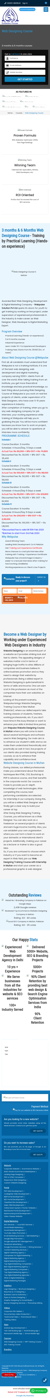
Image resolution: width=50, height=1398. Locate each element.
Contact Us (41, 579)
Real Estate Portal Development (17, 1211)
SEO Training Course (12, 1344)
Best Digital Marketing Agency (16, 1267)
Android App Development (14, 1328)
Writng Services (34, 1247)
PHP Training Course (33, 1342)
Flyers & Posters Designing (14, 1297)
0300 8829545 (13, 1058)
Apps (6, 1324)
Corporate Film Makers (13, 1311)
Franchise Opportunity (27, 9)
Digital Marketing (11, 1221)
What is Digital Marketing (14, 1278)
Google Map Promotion (13, 1238)
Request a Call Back (9, 599)
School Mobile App (32, 1333)
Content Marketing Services (15, 1250)
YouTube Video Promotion (14, 1233)
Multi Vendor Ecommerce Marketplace (19, 1171)
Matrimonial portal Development (17, 1213)
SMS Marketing (32, 1236)
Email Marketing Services (14, 1236)
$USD (19, 1377)
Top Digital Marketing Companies (17, 1264)
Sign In (25, 3)
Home (10, 113)
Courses (19, 113)
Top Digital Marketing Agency (16, 1272)
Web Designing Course (13, 1342)
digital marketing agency (14, 1252)
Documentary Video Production (17, 1314)
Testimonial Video (11, 1317)
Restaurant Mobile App (13, 1333)
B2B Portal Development (14, 1197)
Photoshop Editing (35, 1303)
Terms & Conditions (27, 1375)
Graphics (8, 1285)
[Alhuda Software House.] (25, 1097)
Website (7, 1165)
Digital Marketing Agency (14, 1258)
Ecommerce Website (30, 1169)
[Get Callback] (44, 1380)
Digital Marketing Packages (15, 1281)
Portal (6, 1188)
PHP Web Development (13, 1191)
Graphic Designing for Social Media (18, 1300)
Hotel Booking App (31, 1331)
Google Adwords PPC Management (18, 1241)
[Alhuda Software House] (10, 15)
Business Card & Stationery (15, 1294)
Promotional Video (28, 1317)
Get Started (25, 79)
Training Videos (10, 1320)
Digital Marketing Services (14, 1261)
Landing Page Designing (13, 1174)
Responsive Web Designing (15, 1180)
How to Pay (9, 1375)
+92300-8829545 (13, 3)
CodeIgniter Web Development (16, 1194)
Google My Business (25, 1395)
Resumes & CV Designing (14, 1292)
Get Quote (38, 1131)
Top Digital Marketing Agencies (16, 1275)
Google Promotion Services (15, 1247)
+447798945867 (14, 1070)
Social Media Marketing (13, 1227)
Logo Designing (10, 1289)
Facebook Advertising (12, 1244)
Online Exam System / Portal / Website (20, 1208)
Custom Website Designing (15, 1183)
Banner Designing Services (14, 1303)
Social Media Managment (14, 1230)
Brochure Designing (26, 1289)
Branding (8, 1349)
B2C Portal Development (14, 1199)
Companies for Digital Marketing (17, 1255)
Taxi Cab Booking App (13, 1331)
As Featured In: (24, 91)
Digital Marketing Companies (15, 1269)
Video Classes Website (13, 1216)
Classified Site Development (15, 1202)
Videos (7, 1308)
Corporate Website (12, 1169)
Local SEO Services (24, 1224)
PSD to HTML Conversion (14, 1177)
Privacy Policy (7, 1377)
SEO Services (9, 1224)
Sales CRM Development (14, 1205)
